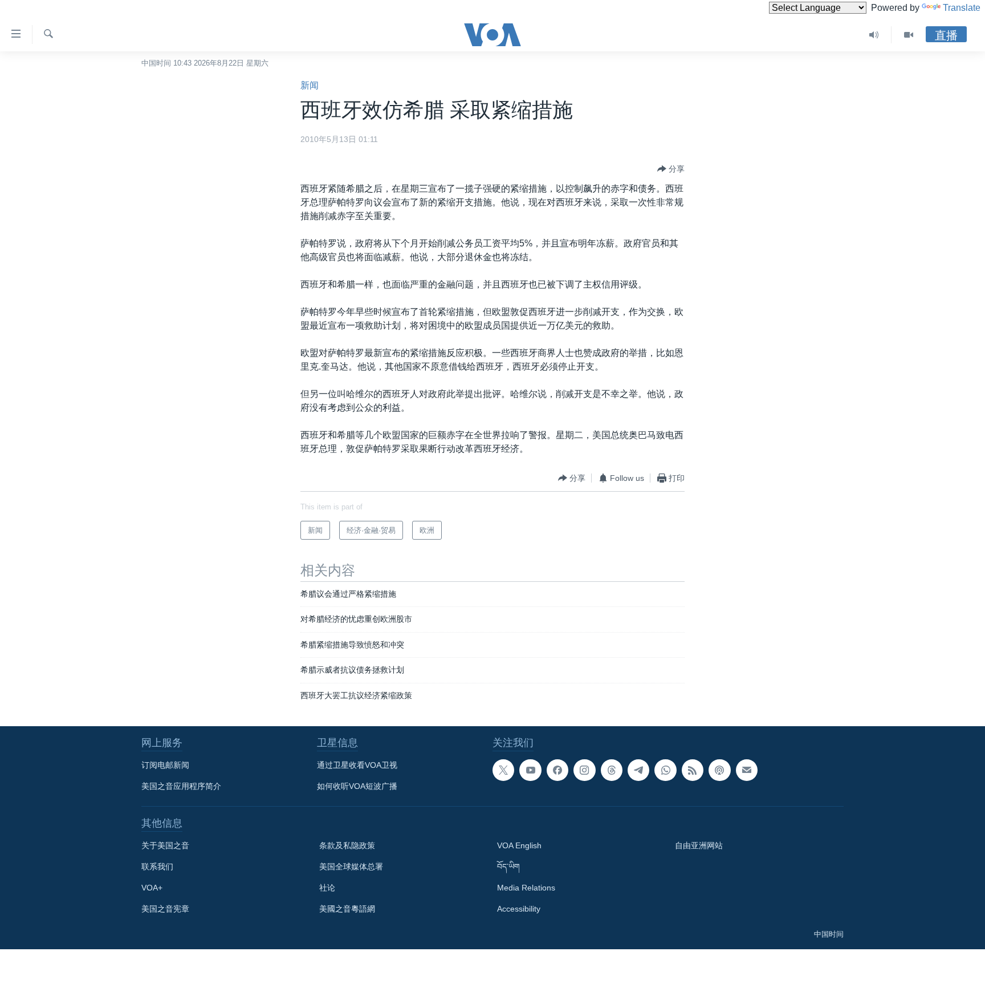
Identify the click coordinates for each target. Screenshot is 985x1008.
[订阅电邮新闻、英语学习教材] (747, 770)
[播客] (719, 770)
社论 (327, 887)
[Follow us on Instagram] (584, 770)
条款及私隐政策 (347, 845)
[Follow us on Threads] (611, 770)
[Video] (909, 34)
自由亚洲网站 (699, 845)
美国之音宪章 (165, 908)
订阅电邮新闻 (165, 765)
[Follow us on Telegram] (638, 770)
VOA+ (151, 887)
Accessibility (518, 908)
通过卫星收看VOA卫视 (357, 765)
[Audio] (874, 34)
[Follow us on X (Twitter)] (503, 770)
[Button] (671, 169)
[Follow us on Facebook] (557, 770)
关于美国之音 (165, 845)
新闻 (309, 85)
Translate (961, 8)
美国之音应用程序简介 (181, 786)
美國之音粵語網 (347, 908)
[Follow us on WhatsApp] (665, 770)
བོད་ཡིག (508, 866)
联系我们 (157, 866)
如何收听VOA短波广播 (357, 786)
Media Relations (526, 887)
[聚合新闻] (692, 770)
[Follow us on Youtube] (530, 770)
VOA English (519, 845)
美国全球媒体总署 (351, 866)
